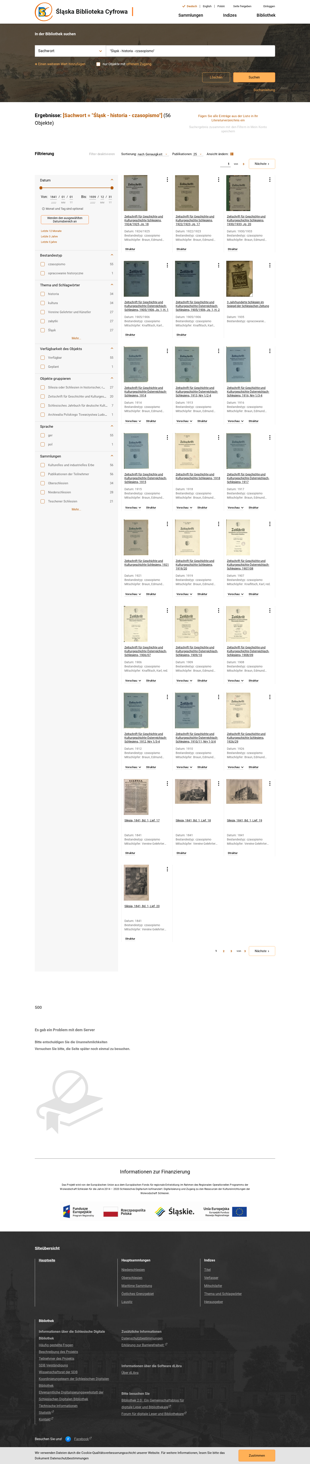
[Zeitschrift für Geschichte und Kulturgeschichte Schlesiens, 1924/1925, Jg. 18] (142, 193)
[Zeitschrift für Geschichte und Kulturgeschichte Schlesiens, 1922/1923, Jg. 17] (193, 193)
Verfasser (211, 1278)
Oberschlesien (131, 1278)
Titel (207, 1270)
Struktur (130, 249)
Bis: (84, 197)
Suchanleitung (264, 90)
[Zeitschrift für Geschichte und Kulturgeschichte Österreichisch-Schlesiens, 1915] (142, 451)
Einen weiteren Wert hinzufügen (62, 64)
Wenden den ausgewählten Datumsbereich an (64, 219)
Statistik (45, 1413)
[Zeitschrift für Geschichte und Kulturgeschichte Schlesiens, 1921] (142, 537)
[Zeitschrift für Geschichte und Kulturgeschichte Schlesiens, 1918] (193, 451)
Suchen (254, 77)
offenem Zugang (138, 64)
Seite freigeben (242, 6)
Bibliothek (266, 15)
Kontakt (44, 1419)
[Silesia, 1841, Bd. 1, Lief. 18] (193, 797)
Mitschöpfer (213, 1286)
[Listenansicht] (231, 154)
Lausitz (126, 1302)
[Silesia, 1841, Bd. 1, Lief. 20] (142, 883)
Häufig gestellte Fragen (56, 1345)
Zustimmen (257, 1455)
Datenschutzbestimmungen (142, 1338)
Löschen (216, 77)
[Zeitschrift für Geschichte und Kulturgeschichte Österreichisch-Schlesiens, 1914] (142, 364)
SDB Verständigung (53, 1365)
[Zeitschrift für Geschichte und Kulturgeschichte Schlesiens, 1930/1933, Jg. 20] (244, 193)
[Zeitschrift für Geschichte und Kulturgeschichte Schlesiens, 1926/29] (244, 710)
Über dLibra (130, 1373)
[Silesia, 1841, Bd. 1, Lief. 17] (142, 797)
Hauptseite (47, 1260)
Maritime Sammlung (136, 1286)
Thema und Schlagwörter (223, 1294)
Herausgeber (213, 1302)
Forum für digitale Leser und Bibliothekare (152, 1414)
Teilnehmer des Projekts (56, 1359)
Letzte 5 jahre (49, 242)
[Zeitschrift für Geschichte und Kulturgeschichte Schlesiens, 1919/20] (193, 537)
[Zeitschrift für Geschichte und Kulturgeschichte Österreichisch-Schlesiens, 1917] (244, 451)
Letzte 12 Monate (51, 231)
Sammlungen (190, 15)
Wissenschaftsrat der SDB (58, 1372)
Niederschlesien (133, 1270)
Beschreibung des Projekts (58, 1352)
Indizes (230, 15)
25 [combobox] (195, 154)
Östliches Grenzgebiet (137, 1294)
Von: (44, 197)
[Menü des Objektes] (167, 180)
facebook (81, 1439)
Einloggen (269, 6)
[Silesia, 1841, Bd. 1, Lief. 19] (244, 797)
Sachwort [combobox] (46, 51)
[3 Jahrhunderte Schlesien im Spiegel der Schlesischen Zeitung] (244, 279)
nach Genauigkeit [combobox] (150, 154)
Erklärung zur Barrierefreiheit (142, 1345)
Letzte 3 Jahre (49, 236)
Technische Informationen (58, 1406)
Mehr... (76, 338)
